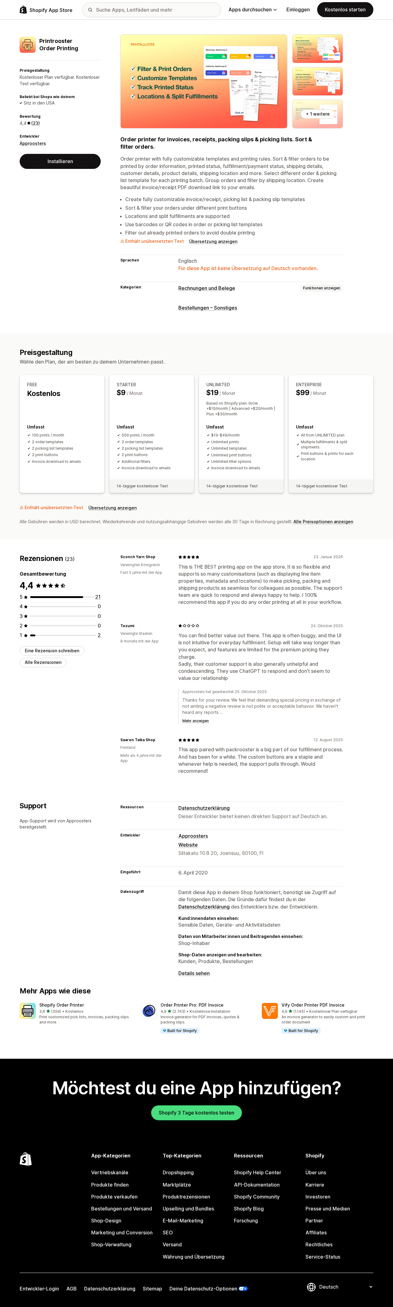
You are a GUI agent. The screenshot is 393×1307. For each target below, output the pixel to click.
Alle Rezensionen (43, 662)
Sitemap (152, 1289)
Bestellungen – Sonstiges (207, 308)
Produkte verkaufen (114, 1197)
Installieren (60, 161)
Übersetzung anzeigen (213, 241)
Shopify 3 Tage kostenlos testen (196, 1113)
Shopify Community (257, 1197)
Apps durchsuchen (250, 9)
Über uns (315, 1172)
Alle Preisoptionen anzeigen (323, 521)
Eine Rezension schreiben (52, 650)
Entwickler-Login (39, 1289)
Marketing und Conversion (122, 1232)
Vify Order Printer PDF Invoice (313, 1005)
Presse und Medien (327, 1209)
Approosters (33, 143)
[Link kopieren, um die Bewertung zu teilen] (159, 556)
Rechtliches (319, 1244)
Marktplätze (177, 1185)
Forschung (246, 1220)
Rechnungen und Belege (206, 288)
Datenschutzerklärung (204, 808)
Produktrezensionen (186, 1197)
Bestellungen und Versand (121, 1209)
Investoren (317, 1197)
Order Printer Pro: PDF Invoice (192, 1005)
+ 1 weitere (318, 113)
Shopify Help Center (257, 1172)
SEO (168, 1232)
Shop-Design (106, 1220)
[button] (75, 1014)
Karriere (314, 1185)
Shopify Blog (249, 1209)
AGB (71, 1289)
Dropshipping (178, 1172)
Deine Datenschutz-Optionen (203, 1289)
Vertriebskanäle (109, 1172)
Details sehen (194, 973)
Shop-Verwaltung (111, 1244)
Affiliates (316, 1232)
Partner (314, 1220)
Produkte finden (110, 1185)
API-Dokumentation (257, 1185)
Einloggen (298, 9)
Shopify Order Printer (61, 1005)
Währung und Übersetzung (193, 1257)
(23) (35, 123)
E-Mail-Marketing (183, 1220)
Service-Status (322, 1257)
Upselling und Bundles (188, 1209)
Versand (172, 1244)
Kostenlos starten (345, 9)
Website (188, 845)
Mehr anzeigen (195, 720)
